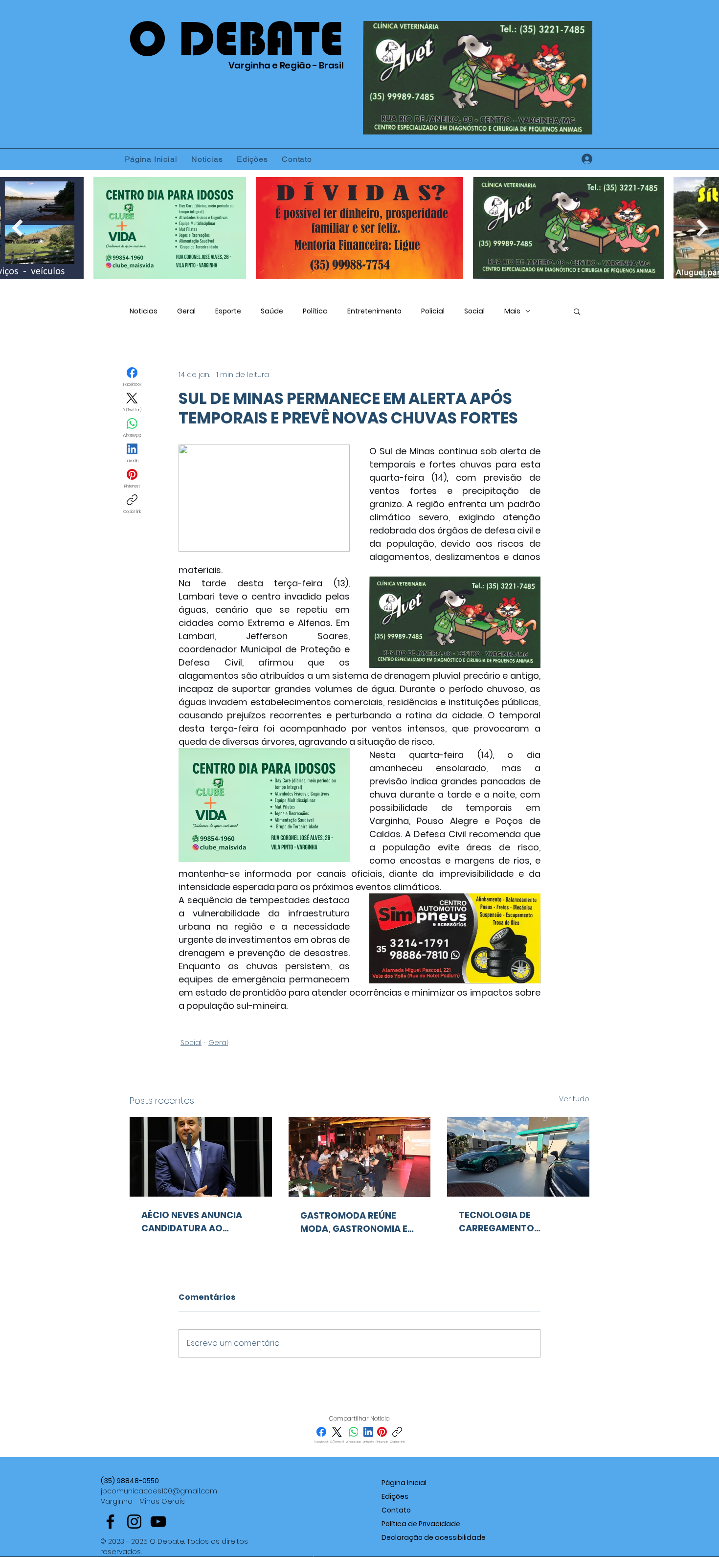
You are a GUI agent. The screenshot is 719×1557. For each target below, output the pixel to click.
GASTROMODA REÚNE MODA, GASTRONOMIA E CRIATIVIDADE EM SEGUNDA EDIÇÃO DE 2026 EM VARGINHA (358, 1222)
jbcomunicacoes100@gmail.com (159, 1491)
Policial (433, 311)
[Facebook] (110, 1521)
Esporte (228, 311)
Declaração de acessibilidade (434, 1537)
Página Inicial (404, 1483)
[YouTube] (158, 1521)
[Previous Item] (16, 227)
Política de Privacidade (421, 1524)
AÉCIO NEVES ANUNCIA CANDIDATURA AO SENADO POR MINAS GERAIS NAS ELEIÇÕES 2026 (191, 1222)
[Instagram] (134, 1521)
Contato (396, 1510)
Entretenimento (374, 311)
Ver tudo (574, 1099)
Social (474, 311)
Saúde (272, 311)
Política (315, 311)
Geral (186, 311)
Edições (395, 1496)
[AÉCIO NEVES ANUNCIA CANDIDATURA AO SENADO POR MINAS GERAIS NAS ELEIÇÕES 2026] (201, 1157)
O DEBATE (236, 38)
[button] (577, 311)
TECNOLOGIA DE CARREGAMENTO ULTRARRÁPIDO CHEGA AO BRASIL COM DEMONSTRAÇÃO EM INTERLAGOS (518, 1222)
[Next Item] (702, 227)
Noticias (143, 311)
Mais (512, 311)
